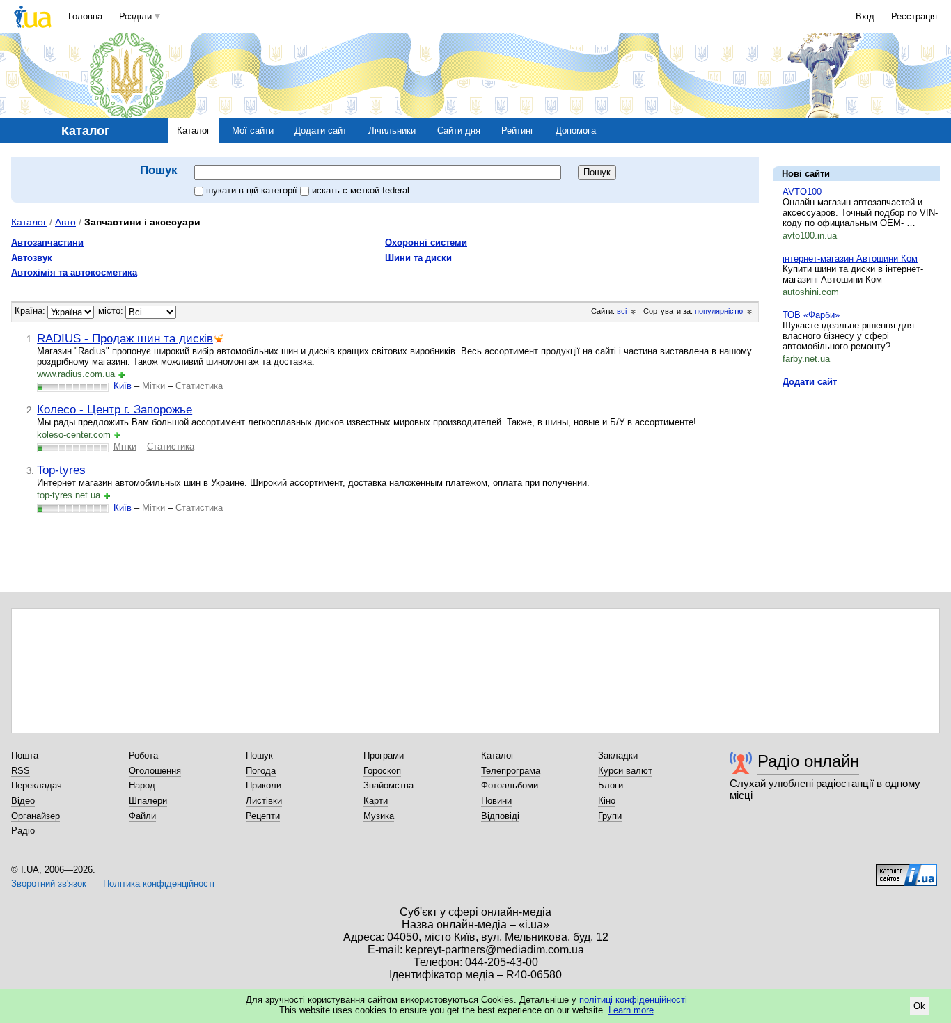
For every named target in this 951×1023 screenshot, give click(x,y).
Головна (85, 16)
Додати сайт (320, 130)
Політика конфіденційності (158, 883)
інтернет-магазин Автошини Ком (850, 258)
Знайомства (388, 785)
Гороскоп (382, 771)
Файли (142, 816)
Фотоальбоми (509, 785)
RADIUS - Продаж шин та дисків (125, 338)
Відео (23, 800)
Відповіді (500, 816)
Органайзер (35, 816)
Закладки (618, 755)
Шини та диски (418, 258)
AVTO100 (802, 192)
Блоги (610, 785)
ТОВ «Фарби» (811, 315)
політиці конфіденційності (633, 999)
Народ (142, 785)
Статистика (199, 386)
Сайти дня (458, 130)
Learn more (631, 1010)
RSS (20, 771)
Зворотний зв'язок (48, 883)
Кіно (606, 800)
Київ (122, 386)
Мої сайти (253, 130)
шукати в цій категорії (253, 190)
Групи (610, 816)
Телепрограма (510, 771)
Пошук (259, 755)
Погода (261, 771)
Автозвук (31, 258)
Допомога (576, 130)
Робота (143, 755)
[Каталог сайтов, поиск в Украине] (906, 869)
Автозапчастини (47, 242)
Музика (378, 816)
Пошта (24, 755)
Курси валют (625, 771)
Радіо (23, 830)
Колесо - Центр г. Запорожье (114, 409)
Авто (65, 222)
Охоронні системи (426, 242)
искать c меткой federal (360, 190)
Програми (383, 755)
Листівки (264, 800)
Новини (496, 800)
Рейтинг (517, 130)
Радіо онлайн (808, 761)
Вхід (865, 16)
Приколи (263, 785)
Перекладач (36, 785)
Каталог (193, 130)
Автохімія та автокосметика (74, 272)
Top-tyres (61, 470)
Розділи (135, 16)
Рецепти (263, 816)
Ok (919, 1006)
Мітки (153, 386)
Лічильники (392, 130)
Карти (375, 800)
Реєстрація (914, 16)
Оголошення (155, 771)
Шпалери (148, 800)
